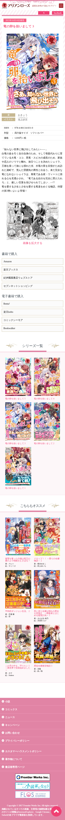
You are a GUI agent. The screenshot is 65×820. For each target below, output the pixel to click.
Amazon (7, 261)
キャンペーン (12, 725)
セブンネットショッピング (18, 286)
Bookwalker (9, 328)
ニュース (10, 717)
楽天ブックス (10, 269)
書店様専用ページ (15, 767)
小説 (7, 701)
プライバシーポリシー (17, 740)
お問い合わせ (12, 733)
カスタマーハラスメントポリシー (23, 751)
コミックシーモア (13, 320)
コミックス (11, 709)
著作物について (13, 759)
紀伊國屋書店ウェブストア (18, 278)
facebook (58, 13)
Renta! (6, 303)
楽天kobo (8, 312)
